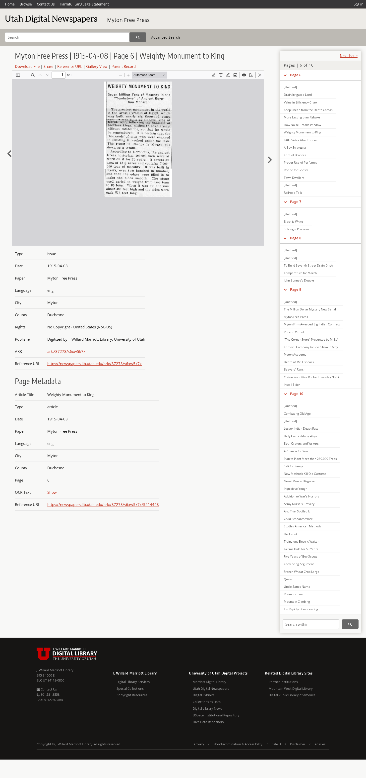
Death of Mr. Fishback (299, 362)
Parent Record (124, 66)
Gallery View (97, 66)
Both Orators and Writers (301, 443)
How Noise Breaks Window (302, 125)
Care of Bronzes (295, 155)
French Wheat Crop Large (301, 572)
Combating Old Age (297, 413)
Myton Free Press (128, 19)
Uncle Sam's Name (297, 586)
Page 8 (295, 238)
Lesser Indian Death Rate (301, 428)
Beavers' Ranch (294, 369)
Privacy (198, 744)
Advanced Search (165, 37)
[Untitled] (290, 87)
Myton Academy (295, 354)
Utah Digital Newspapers (211, 688)
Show (52, 492)
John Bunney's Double (299, 280)
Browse (26, 4)
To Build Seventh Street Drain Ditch (308, 265)
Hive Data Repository (208, 722)
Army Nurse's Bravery (299, 504)
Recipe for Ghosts (296, 170)
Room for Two (293, 594)
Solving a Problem (296, 229)
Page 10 (296, 393)
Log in (359, 4)
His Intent (290, 534)
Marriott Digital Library (209, 682)
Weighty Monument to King (302, 132)
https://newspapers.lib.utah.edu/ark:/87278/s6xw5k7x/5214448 (103, 504)
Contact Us (46, 4)
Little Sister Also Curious (300, 140)
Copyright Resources (132, 695)
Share (48, 66)
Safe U (276, 744)
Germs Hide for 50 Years (301, 549)
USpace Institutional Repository (216, 715)
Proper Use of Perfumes (300, 162)
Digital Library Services (133, 682)
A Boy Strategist (295, 147)
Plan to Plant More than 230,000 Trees (310, 459)
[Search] (137, 37)
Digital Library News (207, 708)
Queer (288, 579)
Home (10, 4)
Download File (27, 66)
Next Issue (349, 55)
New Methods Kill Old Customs (305, 474)
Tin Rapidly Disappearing (301, 609)
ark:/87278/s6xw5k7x (66, 351)
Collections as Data (207, 701)
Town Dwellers (294, 178)
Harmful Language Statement (84, 4)
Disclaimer (297, 744)
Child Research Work (298, 519)
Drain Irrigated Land (298, 95)
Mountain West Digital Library (291, 688)
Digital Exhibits (203, 695)
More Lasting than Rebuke (302, 117)
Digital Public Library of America (292, 695)
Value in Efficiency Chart (300, 102)
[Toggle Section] (285, 75)
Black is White (293, 221)
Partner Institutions (283, 682)
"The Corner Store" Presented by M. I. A (311, 339)
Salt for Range (293, 466)
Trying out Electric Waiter (301, 541)
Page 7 (295, 201)
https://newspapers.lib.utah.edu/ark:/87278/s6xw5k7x (94, 363)
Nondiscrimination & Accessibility (237, 744)
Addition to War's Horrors (301, 496)
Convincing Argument (299, 564)
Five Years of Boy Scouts (300, 556)
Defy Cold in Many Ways (300, 436)
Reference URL (69, 66)
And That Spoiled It (297, 511)
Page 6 (295, 75)
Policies (319, 744)
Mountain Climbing (297, 601)
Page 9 (295, 289)
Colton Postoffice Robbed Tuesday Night (311, 377)
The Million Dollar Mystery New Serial (310, 309)
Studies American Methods (302, 526)
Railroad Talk (293, 193)
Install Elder (292, 385)
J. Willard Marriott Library (55, 670)
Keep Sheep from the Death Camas (308, 110)
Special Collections (130, 688)
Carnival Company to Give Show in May (311, 347)
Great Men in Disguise (299, 481)
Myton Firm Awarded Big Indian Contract (312, 324)
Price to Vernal (294, 332)
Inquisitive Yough (295, 488)
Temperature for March (300, 273)
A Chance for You (296, 451)
